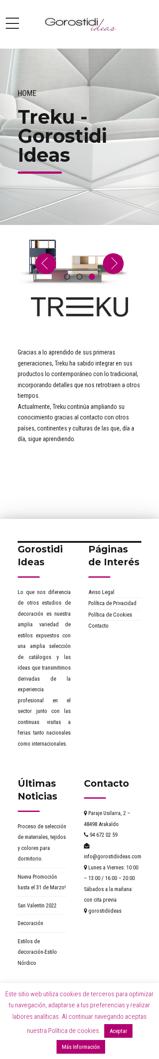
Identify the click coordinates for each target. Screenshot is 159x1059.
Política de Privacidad (112, 603)
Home (27, 93)
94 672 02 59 (102, 834)
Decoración (30, 923)
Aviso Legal (101, 592)
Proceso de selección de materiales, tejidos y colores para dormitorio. (42, 842)
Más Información (81, 1047)
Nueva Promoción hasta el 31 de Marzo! (42, 882)
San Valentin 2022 (37, 905)
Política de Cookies (110, 614)
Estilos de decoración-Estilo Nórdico (37, 952)
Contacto (98, 625)
